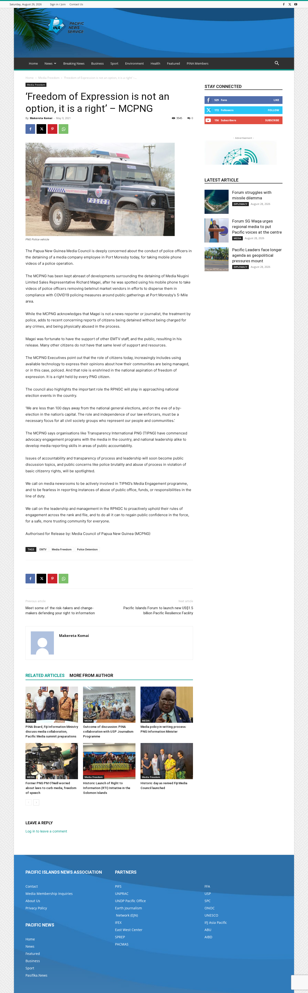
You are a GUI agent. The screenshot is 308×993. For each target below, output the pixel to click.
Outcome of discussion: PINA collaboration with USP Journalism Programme (108, 731)
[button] (276, 63)
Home (33, 63)
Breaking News (73, 63)
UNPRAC (121, 893)
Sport (114, 63)
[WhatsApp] (63, 129)
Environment (134, 63)
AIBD (208, 937)
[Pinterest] (52, 129)
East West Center (128, 929)
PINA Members (197, 63)
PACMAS (121, 944)
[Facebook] (283, 4)
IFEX (118, 922)
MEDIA (31, 720)
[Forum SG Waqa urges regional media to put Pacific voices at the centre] (217, 230)
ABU (208, 929)
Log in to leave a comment (46, 831)
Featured (173, 63)
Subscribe (272, 120)
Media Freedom (48, 78)
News (48, 63)
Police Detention (87, 549)
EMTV (42, 549)
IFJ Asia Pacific (216, 922)
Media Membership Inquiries (49, 893)
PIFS (118, 886)
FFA (207, 886)
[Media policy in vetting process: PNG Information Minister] (167, 705)
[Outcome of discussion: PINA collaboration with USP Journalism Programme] (109, 705)
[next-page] (36, 802)
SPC (208, 900)
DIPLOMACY (240, 204)
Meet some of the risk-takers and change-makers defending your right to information (60, 610)
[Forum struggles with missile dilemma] (217, 202)
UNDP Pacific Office (130, 900)
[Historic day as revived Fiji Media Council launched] (167, 761)
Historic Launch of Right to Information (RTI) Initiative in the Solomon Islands (106, 788)
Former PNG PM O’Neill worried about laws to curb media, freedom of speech (51, 788)
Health (155, 63)
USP (208, 893)
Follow (273, 110)
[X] (289, 4)
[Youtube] (295, 4)
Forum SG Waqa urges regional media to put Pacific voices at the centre (257, 227)
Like (276, 100)
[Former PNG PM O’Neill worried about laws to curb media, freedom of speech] (52, 761)
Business (97, 63)
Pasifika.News (36, 975)
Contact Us (76, 4)
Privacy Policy (36, 908)
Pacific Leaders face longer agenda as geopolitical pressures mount (257, 255)
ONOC (210, 908)
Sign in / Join (58, 4)
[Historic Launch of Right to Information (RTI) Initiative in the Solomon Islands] (109, 761)
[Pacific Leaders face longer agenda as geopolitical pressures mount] (217, 259)
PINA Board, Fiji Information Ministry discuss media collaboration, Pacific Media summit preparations (52, 731)
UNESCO (211, 915)
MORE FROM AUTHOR (91, 675)
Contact (32, 886)
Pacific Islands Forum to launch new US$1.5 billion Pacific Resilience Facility (158, 610)
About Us (33, 900)
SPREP (120, 937)
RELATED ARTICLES (45, 675)
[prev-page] (29, 802)
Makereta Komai (41, 118)
